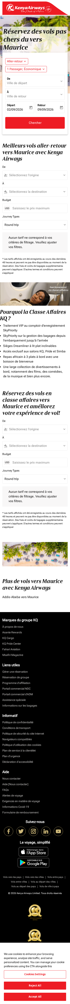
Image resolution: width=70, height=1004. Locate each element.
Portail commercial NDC (16, 688)
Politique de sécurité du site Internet (23, 733)
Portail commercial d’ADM (17, 694)
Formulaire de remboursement (20, 812)
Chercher (35, 123)
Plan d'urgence (11, 756)
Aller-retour (15, 61)
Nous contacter (11, 778)
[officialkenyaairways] (33, 831)
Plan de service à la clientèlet (19, 750)
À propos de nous (12, 626)
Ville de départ (17, 83)
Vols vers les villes (34, 877)
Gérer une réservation (15, 671)
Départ (11, 105)
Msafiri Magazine (12, 654)
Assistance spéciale (14, 699)
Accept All (35, 996)
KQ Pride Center (11, 643)
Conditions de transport (16, 727)
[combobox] (36, 175)
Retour (42, 105)
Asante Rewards (12, 632)
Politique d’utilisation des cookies (21, 744)
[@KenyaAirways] (21, 831)
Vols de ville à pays (49, 886)
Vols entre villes (19, 881)
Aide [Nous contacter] (15, 784)
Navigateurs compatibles (17, 739)
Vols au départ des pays (23, 886)
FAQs (5, 789)
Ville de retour (16, 96)
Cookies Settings (35, 974)
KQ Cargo (8, 638)
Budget (6, 200)
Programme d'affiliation (16, 683)
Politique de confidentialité (17, 722)
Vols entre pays (55, 877)
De (8, 78)
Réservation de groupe (15, 677)
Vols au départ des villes (43, 881)
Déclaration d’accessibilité (17, 761)
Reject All (35, 985)
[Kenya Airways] (8, 831)
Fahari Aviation (11, 649)
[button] (26, 69)
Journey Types (10, 216)
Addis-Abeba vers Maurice (20, 597)
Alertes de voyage (12, 795)
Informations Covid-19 (15, 806)
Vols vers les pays (12, 877)
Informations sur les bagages (19, 705)
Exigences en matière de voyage (21, 801)
